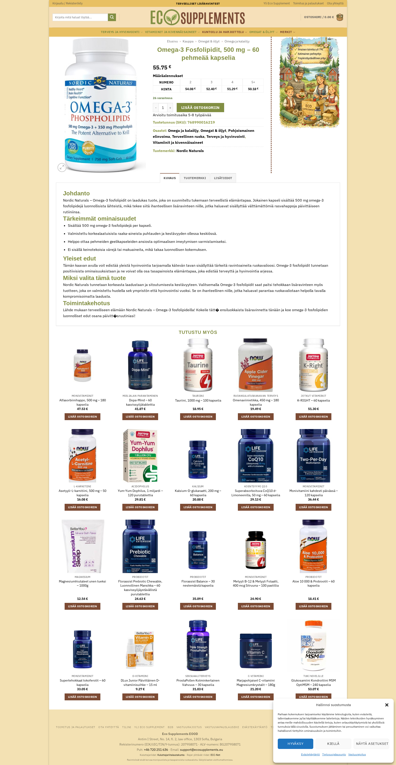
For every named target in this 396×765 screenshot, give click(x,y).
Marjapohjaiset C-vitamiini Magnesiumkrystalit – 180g (255, 682)
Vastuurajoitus (357, 754)
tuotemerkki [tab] (195, 178)
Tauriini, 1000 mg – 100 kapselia (198, 400)
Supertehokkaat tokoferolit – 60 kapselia (82, 682)
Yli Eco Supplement (277, 3)
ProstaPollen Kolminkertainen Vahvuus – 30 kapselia (198, 682)
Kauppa (188, 41)
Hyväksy (295, 743)
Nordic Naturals (190, 150)
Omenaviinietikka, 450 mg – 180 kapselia (256, 402)
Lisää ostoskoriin (200, 107)
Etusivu (172, 41)
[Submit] (112, 17)
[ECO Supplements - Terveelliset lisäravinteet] (198, 17)
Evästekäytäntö (310, 754)
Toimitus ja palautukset (308, 3)
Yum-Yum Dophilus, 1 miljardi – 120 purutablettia (140, 493)
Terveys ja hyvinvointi (120, 32)
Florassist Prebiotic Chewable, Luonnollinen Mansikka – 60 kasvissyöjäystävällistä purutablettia (140, 587)
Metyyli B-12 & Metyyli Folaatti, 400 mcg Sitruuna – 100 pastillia (256, 583)
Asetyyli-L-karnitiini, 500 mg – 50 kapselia (82, 493)
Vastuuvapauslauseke (222, 727)
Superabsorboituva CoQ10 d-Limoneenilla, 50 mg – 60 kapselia (255, 493)
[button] (387, 705)
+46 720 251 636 (156, 749)
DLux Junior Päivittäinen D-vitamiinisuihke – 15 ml (140, 682)
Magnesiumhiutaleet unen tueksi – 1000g (82, 583)
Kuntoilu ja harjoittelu (223, 32)
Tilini (126, 727)
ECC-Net (215, 755)
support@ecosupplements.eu (201, 749)
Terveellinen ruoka (188, 136)
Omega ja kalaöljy (237, 41)
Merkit (286, 32)
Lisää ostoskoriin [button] (82, 416)
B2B (170, 727)
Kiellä (333, 743)
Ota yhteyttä (335, 3)
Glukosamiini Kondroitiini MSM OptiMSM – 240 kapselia (313, 682)
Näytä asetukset (372, 743)
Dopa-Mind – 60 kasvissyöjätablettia (140, 402)
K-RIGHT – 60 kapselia (313, 400)
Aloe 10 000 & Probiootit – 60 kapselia (313, 583)
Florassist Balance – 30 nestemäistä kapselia (198, 583)
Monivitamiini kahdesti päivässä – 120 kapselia (313, 493)
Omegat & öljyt (262, 32)
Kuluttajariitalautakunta (170, 755)
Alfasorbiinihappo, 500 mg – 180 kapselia (82, 402)
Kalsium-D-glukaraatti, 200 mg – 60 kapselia (198, 493)
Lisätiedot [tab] (223, 178)
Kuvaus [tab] (170, 178)
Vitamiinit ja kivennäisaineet (171, 32)
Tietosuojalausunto (334, 754)
